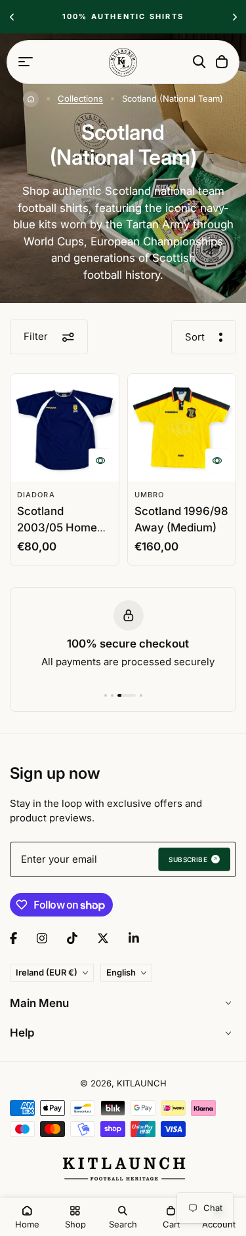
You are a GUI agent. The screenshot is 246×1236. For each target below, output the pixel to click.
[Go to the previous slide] (11, 16)
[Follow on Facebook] (13, 938)
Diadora (36, 494)
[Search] (199, 61)
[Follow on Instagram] (42, 938)
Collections (80, 98)
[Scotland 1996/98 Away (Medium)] (182, 428)
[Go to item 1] (105, 695)
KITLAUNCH (142, 1083)
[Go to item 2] (112, 695)
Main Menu (39, 1003)
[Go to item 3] (126, 695)
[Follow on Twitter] (103, 938)
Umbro (149, 494)
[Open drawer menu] (25, 61)
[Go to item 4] (141, 695)
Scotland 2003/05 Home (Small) (57, 528)
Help (22, 1032)
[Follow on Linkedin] (134, 938)
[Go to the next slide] (234, 16)
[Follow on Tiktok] (72, 938)
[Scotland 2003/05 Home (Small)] (64, 428)
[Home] (31, 99)
